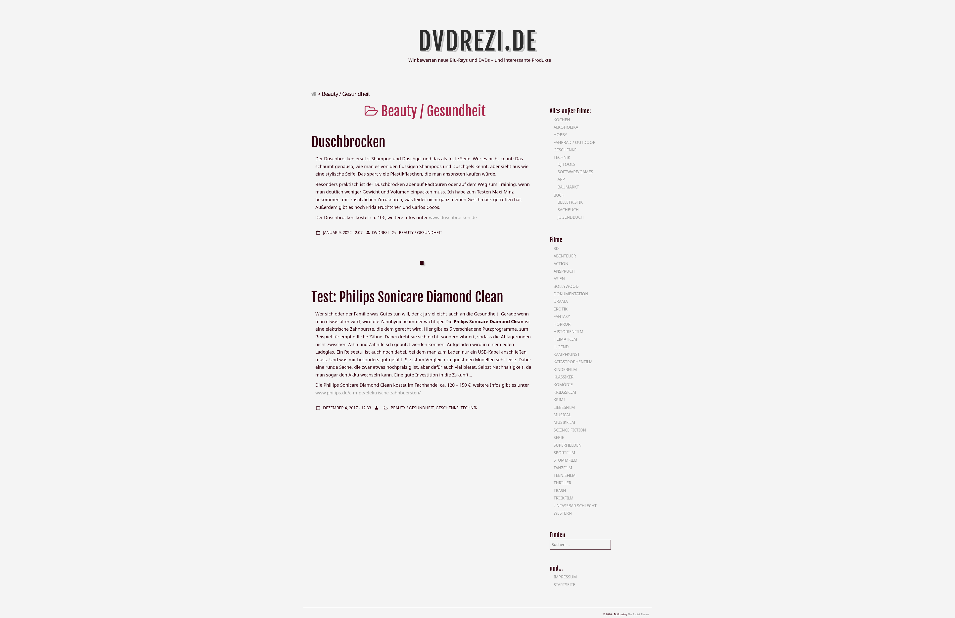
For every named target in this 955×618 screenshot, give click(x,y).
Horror (562, 324)
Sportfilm (564, 452)
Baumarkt (568, 187)
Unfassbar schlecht (575, 505)
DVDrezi (380, 232)
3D (556, 248)
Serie (559, 437)
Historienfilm (568, 331)
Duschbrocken (348, 142)
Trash (560, 490)
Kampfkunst (567, 354)
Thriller (562, 483)
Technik (469, 408)
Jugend (561, 347)
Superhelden (567, 445)
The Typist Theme (638, 614)
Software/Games (575, 172)
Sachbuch (568, 209)
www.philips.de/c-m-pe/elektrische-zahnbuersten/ (368, 393)
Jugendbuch (571, 217)
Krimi (559, 399)
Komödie (563, 384)
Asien (559, 278)
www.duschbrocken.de (453, 217)
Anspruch (564, 271)
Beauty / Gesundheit (420, 232)
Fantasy (562, 316)
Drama (561, 301)
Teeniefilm (565, 475)
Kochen (562, 120)
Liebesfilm (564, 407)
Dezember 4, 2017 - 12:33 (347, 408)
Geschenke (447, 408)
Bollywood (566, 286)
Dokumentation (571, 294)
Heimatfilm (565, 339)
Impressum (565, 577)
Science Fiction (570, 430)
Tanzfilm (563, 468)
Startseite (564, 584)
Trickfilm (563, 498)
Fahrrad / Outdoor (574, 142)
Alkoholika (566, 127)
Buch (559, 195)
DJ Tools (566, 164)
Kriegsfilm (565, 392)
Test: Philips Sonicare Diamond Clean (407, 297)
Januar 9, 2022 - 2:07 (343, 232)
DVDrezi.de (477, 41)
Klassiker (563, 377)
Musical (562, 415)
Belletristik (570, 202)
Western (563, 513)
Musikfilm (564, 422)
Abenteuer (565, 256)
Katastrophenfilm (573, 362)
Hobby (560, 134)
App (561, 179)
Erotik (561, 309)
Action (561, 263)
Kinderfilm (565, 369)
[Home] (313, 93)
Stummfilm (565, 460)
